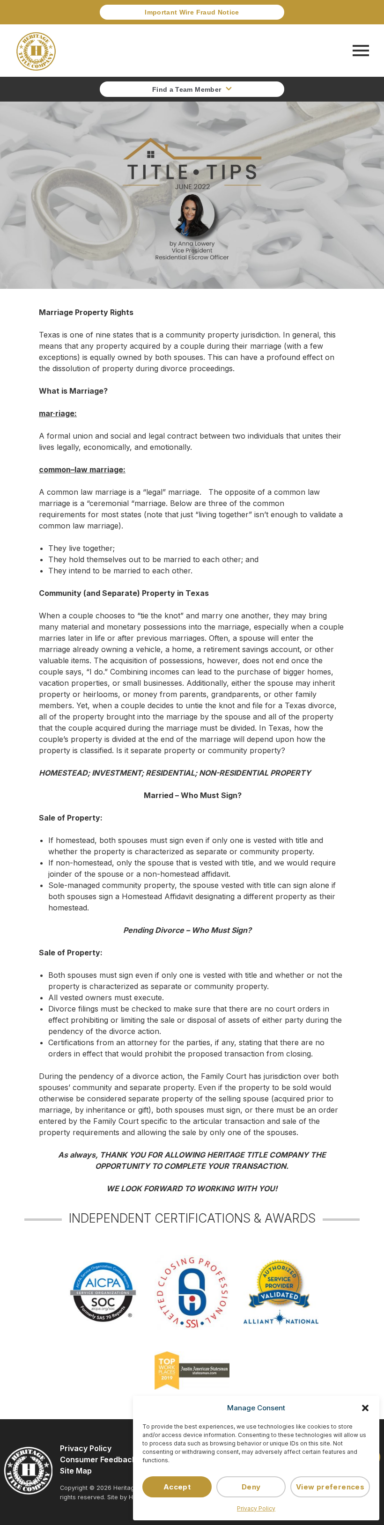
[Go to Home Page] (36, 50)
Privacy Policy (256, 1508)
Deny (251, 1486)
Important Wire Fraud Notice (192, 12)
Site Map (76, 1470)
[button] (365, 1408)
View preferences (330, 1486)
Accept (177, 1486)
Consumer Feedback (98, 1459)
